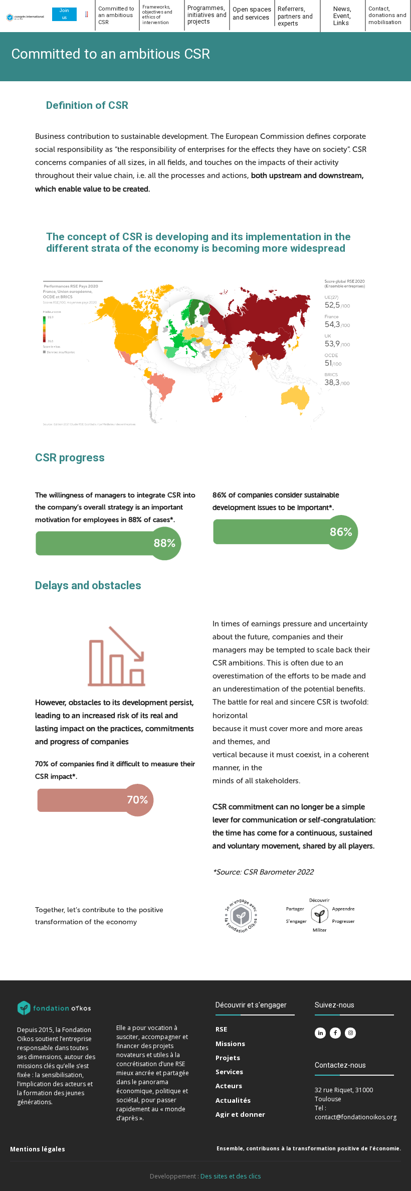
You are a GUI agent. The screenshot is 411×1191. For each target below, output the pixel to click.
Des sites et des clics (230, 1176)
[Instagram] (350, 1033)
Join (64, 10)
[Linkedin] (320, 1033)
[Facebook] (335, 1033)
